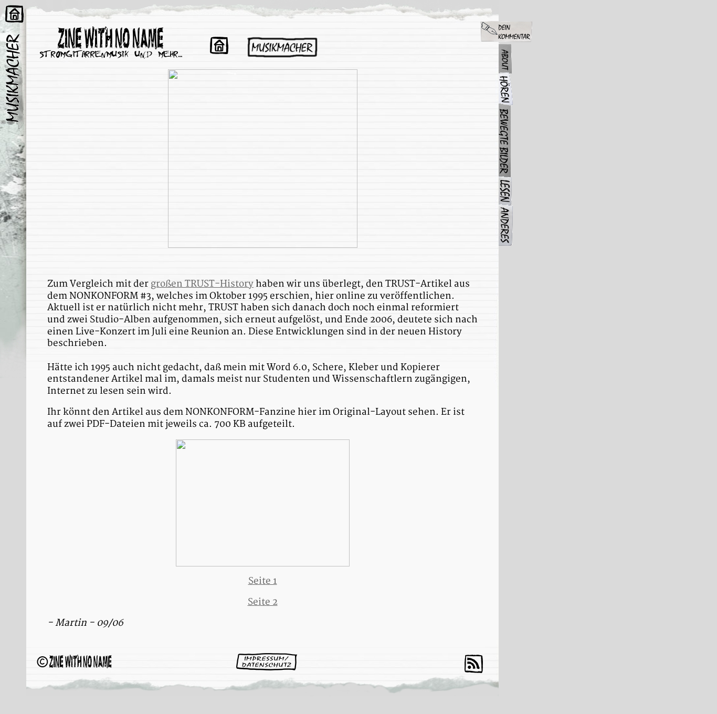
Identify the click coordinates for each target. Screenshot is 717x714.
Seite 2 (263, 601)
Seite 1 (262, 580)
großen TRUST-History (202, 283)
